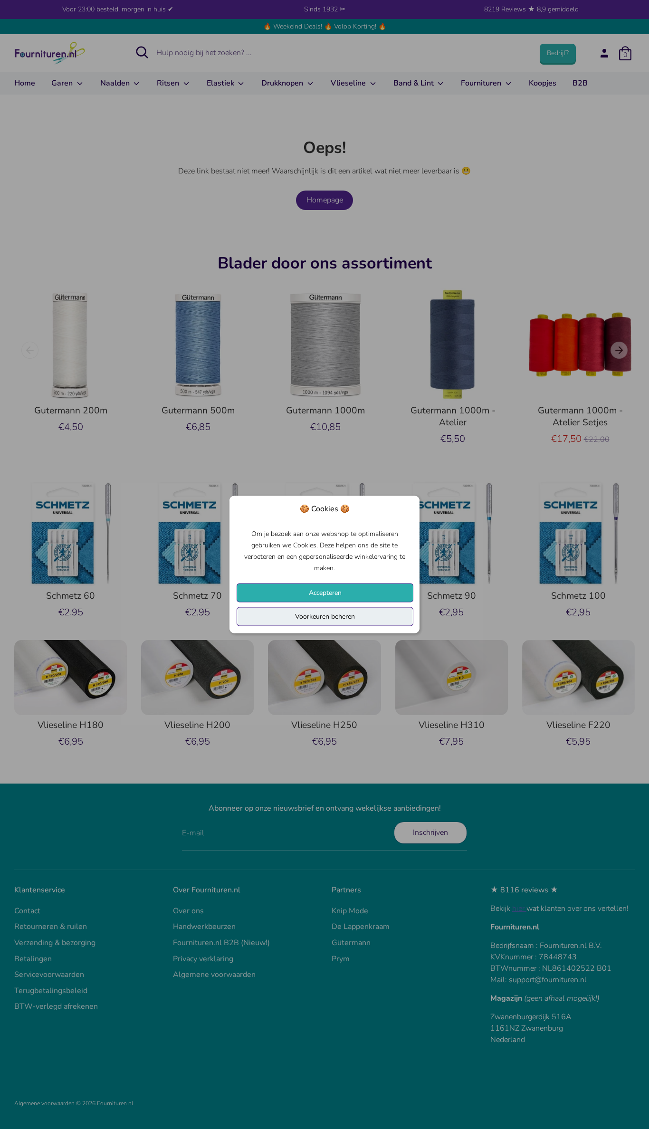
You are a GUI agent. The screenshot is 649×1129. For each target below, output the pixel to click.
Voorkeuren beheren (325, 616)
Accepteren (325, 592)
